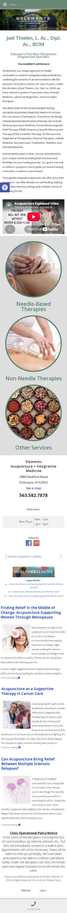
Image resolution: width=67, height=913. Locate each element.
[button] (5, 187)
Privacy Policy (54, 880)
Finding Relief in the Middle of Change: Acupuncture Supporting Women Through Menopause (31, 612)
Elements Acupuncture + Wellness (24, 556)
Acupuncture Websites (15, 876)
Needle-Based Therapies (33, 306)
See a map (33, 488)
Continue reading (9, 677)
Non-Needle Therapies (33, 378)
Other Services (33, 447)
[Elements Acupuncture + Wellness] (33, 20)
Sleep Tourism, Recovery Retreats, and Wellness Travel (36, 591)
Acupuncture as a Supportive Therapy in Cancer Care (27, 691)
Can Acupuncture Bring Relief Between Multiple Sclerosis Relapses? (28, 764)
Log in (43, 890)
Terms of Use (39, 880)
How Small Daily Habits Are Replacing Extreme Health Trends (36, 596)
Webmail (25, 890)
